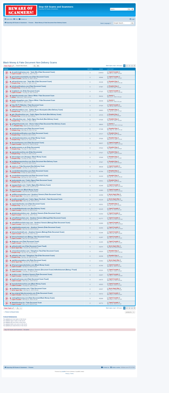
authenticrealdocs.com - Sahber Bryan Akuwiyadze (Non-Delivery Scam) (37, 110)
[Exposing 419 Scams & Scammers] (21, 10)
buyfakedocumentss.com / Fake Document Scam (29, 288)
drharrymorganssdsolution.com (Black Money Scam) (30, 265)
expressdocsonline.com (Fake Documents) (27, 152)
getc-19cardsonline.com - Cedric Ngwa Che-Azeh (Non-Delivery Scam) (36, 114)
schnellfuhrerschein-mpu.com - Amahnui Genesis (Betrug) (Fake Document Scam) (41, 223)
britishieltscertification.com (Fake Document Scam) (30, 133)
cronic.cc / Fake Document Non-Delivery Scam (28, 166)
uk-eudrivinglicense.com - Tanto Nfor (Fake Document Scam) (33, 72)
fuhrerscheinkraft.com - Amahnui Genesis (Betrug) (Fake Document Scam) (38, 232)
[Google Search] (132, 23)
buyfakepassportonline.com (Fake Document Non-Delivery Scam (34, 161)
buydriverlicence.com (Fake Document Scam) (28, 128)
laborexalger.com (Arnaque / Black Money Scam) (29, 157)
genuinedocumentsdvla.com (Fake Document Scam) (30, 77)
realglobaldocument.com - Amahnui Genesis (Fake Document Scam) (36, 227)
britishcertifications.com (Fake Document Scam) (29, 86)
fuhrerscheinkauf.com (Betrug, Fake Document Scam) (31, 237)
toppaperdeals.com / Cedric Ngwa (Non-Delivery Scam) (31, 185)
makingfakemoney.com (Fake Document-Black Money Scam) (33, 298)
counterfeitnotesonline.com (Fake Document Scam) (30, 171)
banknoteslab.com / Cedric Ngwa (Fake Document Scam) (32, 180)
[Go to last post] (119, 72)
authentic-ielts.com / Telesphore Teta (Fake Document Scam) (33, 255)
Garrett (13, 97)
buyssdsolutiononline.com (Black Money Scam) (29, 284)
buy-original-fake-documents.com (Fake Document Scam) (32, 293)
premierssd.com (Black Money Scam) (25, 190)
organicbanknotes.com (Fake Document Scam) (28, 204)
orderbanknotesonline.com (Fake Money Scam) (28, 138)
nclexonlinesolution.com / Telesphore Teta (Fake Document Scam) (35, 251)
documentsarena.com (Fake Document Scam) (28, 143)
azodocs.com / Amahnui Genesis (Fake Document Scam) (32, 274)
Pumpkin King (15, 83)
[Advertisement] (69, 43)
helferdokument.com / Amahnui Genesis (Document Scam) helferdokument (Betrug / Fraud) (44, 270)
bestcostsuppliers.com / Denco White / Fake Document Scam (33, 100)
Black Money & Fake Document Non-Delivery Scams (30, 62)
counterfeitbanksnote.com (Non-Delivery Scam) (28, 208)
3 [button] (129, 66)
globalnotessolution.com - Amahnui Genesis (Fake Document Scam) (36, 213)
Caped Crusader (16, 73)
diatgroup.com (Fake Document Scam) (25, 241)
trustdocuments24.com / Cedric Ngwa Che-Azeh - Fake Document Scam (37, 199)
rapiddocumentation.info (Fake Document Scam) (29, 260)
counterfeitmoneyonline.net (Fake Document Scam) (30, 175)
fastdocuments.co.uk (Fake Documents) (26, 147)
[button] (134, 65)
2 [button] (126, 66)
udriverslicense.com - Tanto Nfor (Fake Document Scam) (32, 81)
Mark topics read (110, 65)
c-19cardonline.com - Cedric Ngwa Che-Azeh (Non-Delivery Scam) (35, 119)
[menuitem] (15, 19)
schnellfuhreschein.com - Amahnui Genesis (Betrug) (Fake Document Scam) (39, 218)
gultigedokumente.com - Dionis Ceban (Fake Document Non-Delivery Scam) (38, 124)
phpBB (63, 371)
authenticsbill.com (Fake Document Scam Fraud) (29, 246)
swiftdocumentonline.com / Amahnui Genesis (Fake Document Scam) (36, 194)
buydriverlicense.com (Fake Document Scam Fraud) (30, 279)
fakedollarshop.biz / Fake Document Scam (27, 302)
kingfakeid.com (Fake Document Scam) (25, 91)
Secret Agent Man (16, 196)
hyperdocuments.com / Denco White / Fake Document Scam (33, 96)
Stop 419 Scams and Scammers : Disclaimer (16, 329)
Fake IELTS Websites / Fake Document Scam (27, 105)
